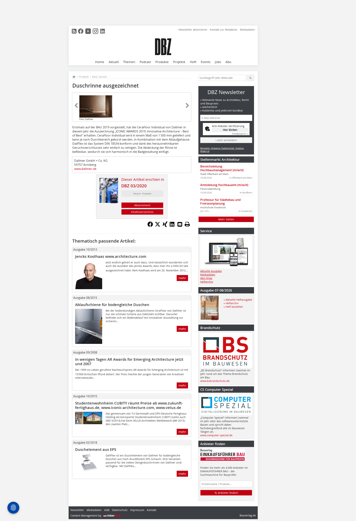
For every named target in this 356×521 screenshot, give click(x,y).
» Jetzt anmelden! (226, 140)
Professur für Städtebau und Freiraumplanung (220, 202)
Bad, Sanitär (99, 76)
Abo (228, 62)
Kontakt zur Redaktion (223, 29)
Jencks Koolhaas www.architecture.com (110, 256)
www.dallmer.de (85, 169)
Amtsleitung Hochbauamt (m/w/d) (224, 185)
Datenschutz (120, 510)
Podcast (145, 62)
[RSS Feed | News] (74, 31)
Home (99, 62)
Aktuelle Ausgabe (211, 271)
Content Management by (86, 515)
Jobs (218, 62)
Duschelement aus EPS (95, 449)
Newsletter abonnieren (193, 29)
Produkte (162, 62)
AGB (106, 510)
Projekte (179, 62)
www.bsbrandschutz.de (215, 381)
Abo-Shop (206, 278)
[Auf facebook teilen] (150, 226)
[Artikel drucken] (187, 224)
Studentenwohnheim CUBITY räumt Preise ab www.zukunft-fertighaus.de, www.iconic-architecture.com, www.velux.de (129, 405)
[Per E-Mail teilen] (180, 224)
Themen (129, 62)
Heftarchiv (206, 281)
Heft (193, 62)
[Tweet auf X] (157, 226)
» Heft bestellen (233, 306)
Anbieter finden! (227, 492)
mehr (182, 278)
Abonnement (142, 205)
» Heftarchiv (231, 303)
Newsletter (77, 510)
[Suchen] (250, 78)
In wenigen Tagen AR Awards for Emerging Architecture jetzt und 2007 (129, 361)
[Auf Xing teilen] (165, 226)
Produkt (84, 76)
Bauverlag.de (248, 515)
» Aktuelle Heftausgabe (238, 299)
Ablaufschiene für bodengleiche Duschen (112, 304)
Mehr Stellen (226, 219)
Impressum (137, 510)
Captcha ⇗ (240, 134)
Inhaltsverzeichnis (142, 212)
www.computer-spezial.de (216, 435)
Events (205, 62)
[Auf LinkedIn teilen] (172, 226)
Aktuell (114, 62)
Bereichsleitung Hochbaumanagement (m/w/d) (222, 168)
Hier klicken (230, 130)
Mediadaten (247, 29)
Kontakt (151, 510)
